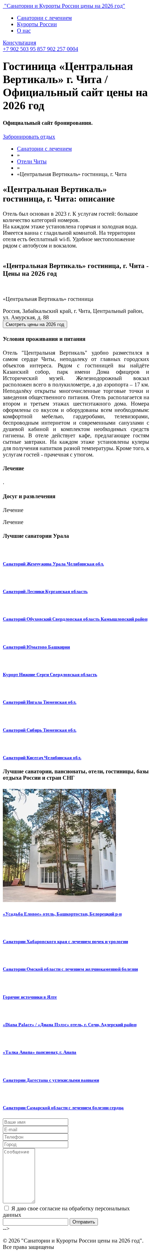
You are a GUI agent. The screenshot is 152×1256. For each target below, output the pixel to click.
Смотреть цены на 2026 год (35, 324)
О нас (24, 31)
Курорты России (37, 24)
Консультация (19, 43)
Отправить (83, 1222)
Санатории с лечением (44, 18)
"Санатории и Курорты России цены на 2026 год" (64, 6)
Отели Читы (32, 161)
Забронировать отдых (29, 137)
